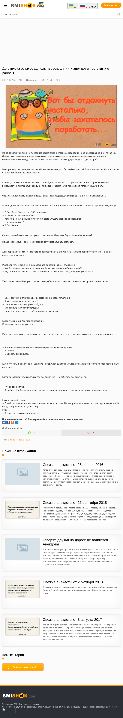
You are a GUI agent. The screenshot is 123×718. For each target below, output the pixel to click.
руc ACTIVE (90, 7)
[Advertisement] (61, 45)
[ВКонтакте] (4, 422)
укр (75, 7)
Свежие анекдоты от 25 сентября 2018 (75, 503)
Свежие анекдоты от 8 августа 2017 (72, 620)
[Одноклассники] (12, 422)
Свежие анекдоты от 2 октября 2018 (73, 582)
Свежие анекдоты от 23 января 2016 (73, 465)
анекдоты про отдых (19, 439)
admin (19, 428)
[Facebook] (8, 422)
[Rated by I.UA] (8, 711)
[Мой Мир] (16, 422)
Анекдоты (33, 80)
